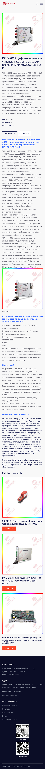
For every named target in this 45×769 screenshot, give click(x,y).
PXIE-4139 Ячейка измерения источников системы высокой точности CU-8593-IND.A (21, 580)
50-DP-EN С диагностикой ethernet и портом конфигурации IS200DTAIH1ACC (22, 522)
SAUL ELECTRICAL (9, 766)
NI (11, 122)
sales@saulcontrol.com (11, 691)
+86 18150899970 (9, 695)
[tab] (10, 133)
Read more (9, 529)
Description (9, 134)
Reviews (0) (24, 134)
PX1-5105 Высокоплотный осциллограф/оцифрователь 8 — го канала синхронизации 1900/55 (22, 640)
